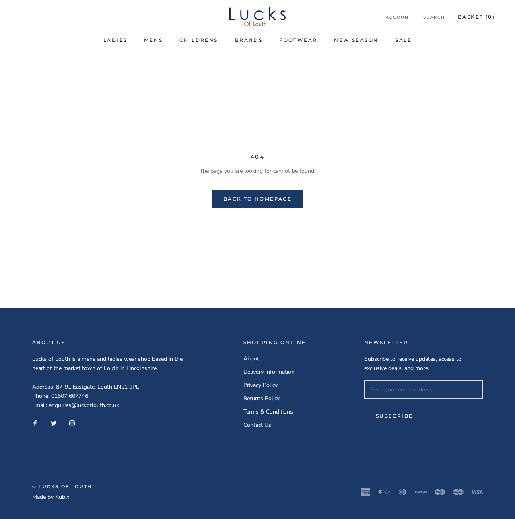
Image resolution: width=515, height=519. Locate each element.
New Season (356, 40)
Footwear (298, 40)
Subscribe (394, 416)
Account (399, 17)
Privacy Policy (260, 385)
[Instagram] (72, 422)
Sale (403, 40)
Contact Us (257, 425)
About (251, 358)
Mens (153, 40)
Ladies (115, 40)
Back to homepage (257, 199)
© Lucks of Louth (62, 486)
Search (434, 17)
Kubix (62, 497)
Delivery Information (269, 372)
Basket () (476, 17)
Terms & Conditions (268, 412)
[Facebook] (35, 422)
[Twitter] (53, 422)
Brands (248, 40)
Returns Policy (261, 398)
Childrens (198, 40)
